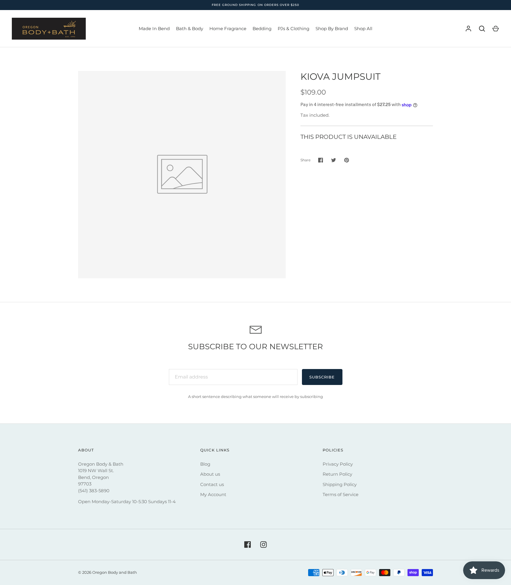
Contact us (212, 484)
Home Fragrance (227, 28)
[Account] (468, 28)
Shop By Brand (332, 28)
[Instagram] (263, 544)
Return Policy (337, 474)
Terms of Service (340, 494)
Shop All (363, 28)
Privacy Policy (338, 464)
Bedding (262, 28)
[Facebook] (247, 544)
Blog (205, 464)
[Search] (482, 28)
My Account (213, 494)
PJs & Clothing (293, 28)
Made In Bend (154, 28)
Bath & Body (189, 28)
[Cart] (495, 28)
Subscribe (322, 377)
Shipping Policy (340, 484)
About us (210, 474)
